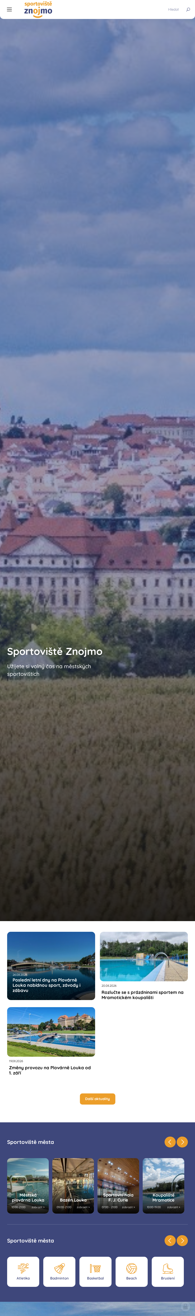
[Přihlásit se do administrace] (185, 1306)
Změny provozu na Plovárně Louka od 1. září (50, 1070)
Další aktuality (97, 1099)
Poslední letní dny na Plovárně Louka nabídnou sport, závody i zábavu (46, 985)
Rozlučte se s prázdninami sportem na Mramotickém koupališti (143, 994)
